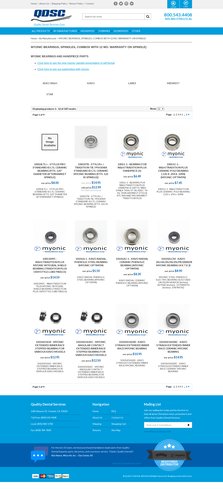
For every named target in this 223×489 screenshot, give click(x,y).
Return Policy (76, 3)
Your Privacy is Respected (157, 431)
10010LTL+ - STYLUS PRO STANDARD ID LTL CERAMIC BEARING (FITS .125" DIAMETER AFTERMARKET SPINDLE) (50, 171)
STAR (50, 94)
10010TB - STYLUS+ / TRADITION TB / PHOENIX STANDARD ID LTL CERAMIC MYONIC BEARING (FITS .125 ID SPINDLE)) (91, 171)
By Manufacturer (65, 30)
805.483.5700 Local (178, 19)
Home (34, 3)
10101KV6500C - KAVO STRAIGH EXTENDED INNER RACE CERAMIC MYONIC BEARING (173, 346)
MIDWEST (173, 83)
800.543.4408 (178, 14)
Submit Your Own (132, 463)
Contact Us (117, 417)
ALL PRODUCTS (41, 30)
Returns (97, 430)
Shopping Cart (119, 423)
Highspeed (87, 30)
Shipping (97, 423)
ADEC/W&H (50, 83)
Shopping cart (173, 476)
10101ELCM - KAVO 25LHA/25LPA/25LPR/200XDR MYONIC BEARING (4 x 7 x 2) (174, 262)
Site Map (116, 430)
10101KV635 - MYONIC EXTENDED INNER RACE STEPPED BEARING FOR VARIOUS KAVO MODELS (49, 346)
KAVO (91, 83)
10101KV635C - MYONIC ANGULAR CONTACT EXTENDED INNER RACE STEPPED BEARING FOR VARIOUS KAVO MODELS (90, 348)
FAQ (114, 411)
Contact (90, 3)
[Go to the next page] (188, 114)
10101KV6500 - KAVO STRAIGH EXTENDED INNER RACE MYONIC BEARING (132, 345)
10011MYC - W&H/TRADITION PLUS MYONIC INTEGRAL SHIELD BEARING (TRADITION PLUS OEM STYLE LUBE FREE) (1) (50, 265)
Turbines (104, 30)
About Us (44, 3)
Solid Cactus (187, 476)
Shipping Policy (59, 3)
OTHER (136, 30)
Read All (117, 463)
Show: (153, 108)
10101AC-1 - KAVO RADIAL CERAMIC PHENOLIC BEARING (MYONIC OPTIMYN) (132, 263)
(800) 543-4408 (48, 417)
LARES (132, 83)
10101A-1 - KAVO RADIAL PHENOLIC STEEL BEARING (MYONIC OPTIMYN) (91, 262)
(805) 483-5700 (45, 423)
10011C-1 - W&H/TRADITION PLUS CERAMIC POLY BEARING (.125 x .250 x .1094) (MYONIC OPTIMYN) (173, 171)
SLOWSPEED (121, 30)
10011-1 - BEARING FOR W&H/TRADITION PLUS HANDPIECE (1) (132, 167)
